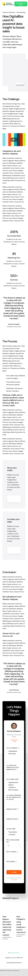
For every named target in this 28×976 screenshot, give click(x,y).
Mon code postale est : (12, 841)
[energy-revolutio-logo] (8, 3)
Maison (11, 785)
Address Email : (12, 809)
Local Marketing (20, 12)
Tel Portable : (11, 861)
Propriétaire (12, 832)
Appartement (13, 782)
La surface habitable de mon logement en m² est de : (13, 797)
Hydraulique (12, 751)
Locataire (11, 834)
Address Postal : (12, 819)
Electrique (12, 754)
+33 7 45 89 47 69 (18, 957)
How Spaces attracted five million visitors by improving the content (6, 925)
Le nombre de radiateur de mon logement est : (12, 767)
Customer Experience (8, 12)
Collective (12, 787)
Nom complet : (12, 852)
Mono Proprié (13, 790)
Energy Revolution (14, 952)
